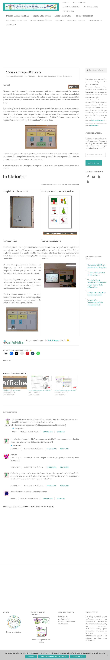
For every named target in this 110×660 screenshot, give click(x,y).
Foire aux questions (71, 7)
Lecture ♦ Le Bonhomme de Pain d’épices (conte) (95, 302)
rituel (49, 76)
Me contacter (79, 2)
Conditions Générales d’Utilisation (66, 622)
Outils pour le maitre (16, 20)
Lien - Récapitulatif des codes (41, 641)
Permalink (48, 432)
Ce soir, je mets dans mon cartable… (66, 390)
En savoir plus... (78, 656)
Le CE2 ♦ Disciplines (84, 16)
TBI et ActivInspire (75, 20)
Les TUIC (58, 20)
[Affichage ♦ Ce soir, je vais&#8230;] (15, 382)
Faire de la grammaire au (17, 16)
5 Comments (67, 76)
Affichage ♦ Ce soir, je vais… (12, 390)
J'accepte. (31, 656)
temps (54, 76)
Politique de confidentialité (63, 618)
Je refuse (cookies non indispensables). (53, 656)
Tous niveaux (95, 20)
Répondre (61, 432)
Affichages (31, 76)
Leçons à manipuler (42, 16)
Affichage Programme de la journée (40, 390)
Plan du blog (68, 11)
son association (14, 632)
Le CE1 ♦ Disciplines (63, 16)
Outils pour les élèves (40, 20)
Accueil (65, 2)
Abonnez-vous (93, 163)
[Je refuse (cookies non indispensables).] (107, 655)
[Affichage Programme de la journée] (41, 382)
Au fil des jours (91, 7)
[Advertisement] (55, 44)
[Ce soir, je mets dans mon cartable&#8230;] (66, 382)
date (45, 76)
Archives (10, 25)
